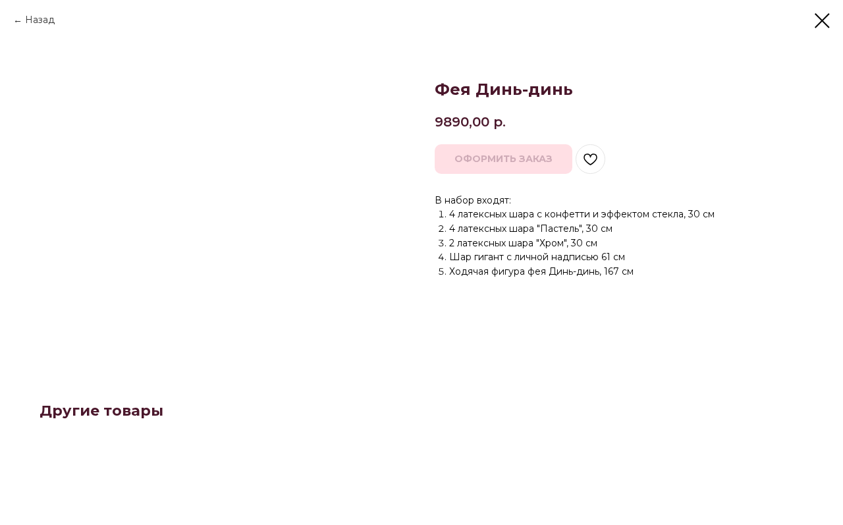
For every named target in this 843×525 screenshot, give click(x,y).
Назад (40, 20)
